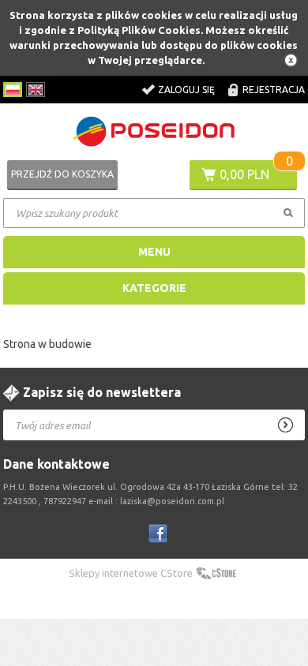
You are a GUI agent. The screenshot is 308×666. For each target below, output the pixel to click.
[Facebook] (157, 533)
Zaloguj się (186, 89)
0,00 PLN (244, 174)
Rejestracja (273, 89)
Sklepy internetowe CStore (131, 572)
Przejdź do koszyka (62, 174)
